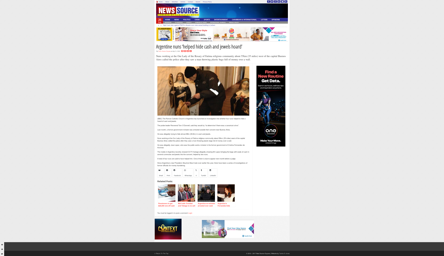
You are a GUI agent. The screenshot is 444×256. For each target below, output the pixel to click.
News (176, 19)
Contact (190, 2)
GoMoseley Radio (201, 22)
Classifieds (179, 22)
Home (160, 2)
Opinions (276, 19)
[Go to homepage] (2, 253)
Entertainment (221, 19)
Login (190, 213)
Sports (207, 19)
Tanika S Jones (284, 253)
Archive (182, 2)
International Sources (218, 22)
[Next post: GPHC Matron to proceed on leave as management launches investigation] (2, 249)
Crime (197, 19)
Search (198, 2)
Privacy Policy (207, 2)
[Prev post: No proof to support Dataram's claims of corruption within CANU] (2, 244)
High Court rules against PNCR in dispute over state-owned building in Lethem (189, 25)
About (167, 2)
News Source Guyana (164, 51)
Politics (186, 19)
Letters (264, 19)
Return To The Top (161, 253)
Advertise (175, 2)
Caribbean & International (244, 19)
